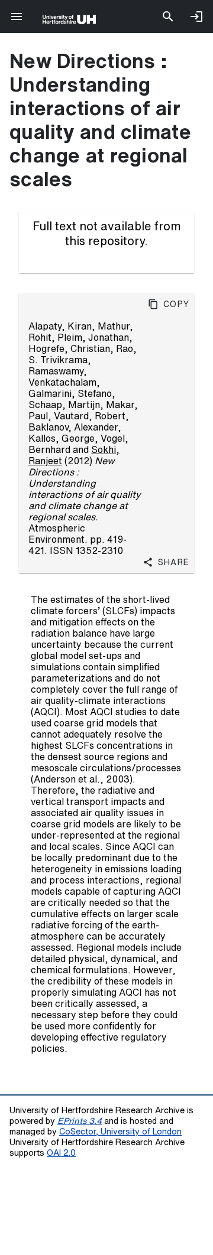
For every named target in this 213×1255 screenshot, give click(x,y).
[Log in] (196, 16)
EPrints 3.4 (79, 1120)
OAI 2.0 (61, 1152)
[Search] (168, 16)
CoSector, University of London (120, 1131)
